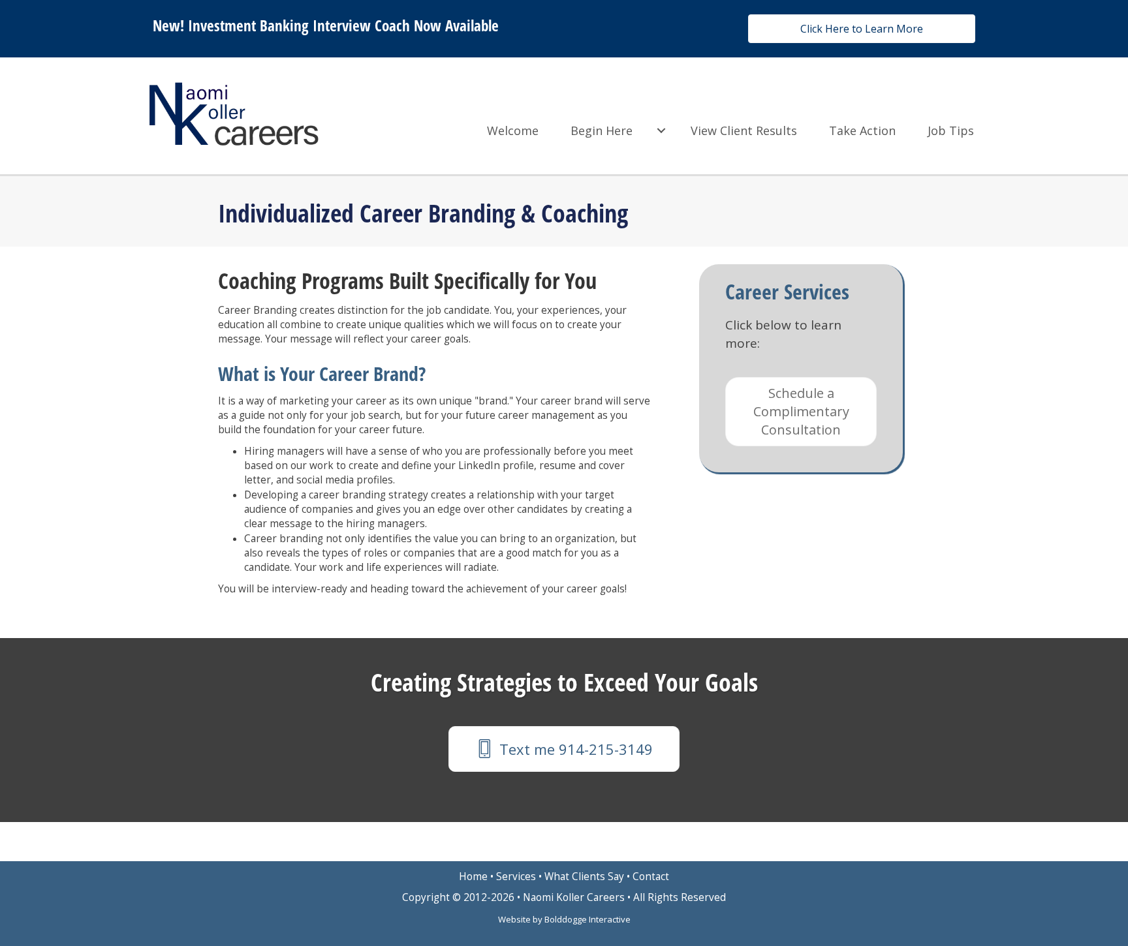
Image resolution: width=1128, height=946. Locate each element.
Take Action (862, 130)
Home (473, 876)
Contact (651, 876)
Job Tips (951, 130)
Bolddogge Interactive (587, 919)
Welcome (513, 130)
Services (516, 876)
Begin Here (602, 130)
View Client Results (744, 130)
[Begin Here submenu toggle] (661, 130)
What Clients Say (584, 876)
